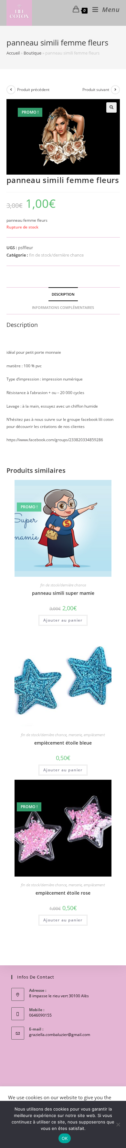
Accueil (13, 53)
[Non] (118, 1124)
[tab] (63, 294)
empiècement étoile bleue (63, 743)
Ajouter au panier (62, 620)
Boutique (32, 53)
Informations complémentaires (63, 307)
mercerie (75, 734)
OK (65, 1138)
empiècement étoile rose (63, 893)
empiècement (94, 734)
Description (63, 294)
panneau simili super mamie (63, 593)
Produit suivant (95, 89)
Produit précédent (33, 89)
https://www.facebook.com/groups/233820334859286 (54, 439)
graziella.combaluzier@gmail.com (59, 1034)
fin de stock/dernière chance (56, 255)
